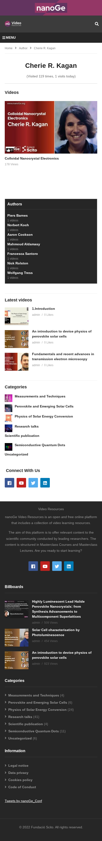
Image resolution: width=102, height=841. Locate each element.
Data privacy (18, 773)
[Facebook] (9, 482)
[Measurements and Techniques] (8, 398)
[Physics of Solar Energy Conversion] (8, 418)
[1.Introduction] (16, 316)
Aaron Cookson (20, 234)
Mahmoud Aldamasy (23, 244)
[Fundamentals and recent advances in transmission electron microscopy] (16, 362)
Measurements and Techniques (40, 396)
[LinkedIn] (45, 482)
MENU (11, 37)
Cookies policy (20, 780)
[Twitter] (33, 482)
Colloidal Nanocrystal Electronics (32, 158)
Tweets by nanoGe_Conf (23, 801)
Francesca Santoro (22, 254)
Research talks (27, 426)
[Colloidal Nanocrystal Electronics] (51, 127)
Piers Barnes (17, 215)
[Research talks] (8, 428)
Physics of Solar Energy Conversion (44, 416)
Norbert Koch (18, 225)
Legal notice (18, 765)
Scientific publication (22, 436)
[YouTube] (21, 482)
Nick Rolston (17, 263)
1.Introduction (43, 309)
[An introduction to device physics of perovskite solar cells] (16, 339)
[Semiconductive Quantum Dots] (8, 447)
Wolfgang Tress (20, 273)
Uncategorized (16, 454)
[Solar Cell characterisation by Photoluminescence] (16, 638)
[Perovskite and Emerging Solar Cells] (8, 408)
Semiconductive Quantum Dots (40, 445)
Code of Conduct (22, 787)
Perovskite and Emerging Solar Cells (44, 406)
